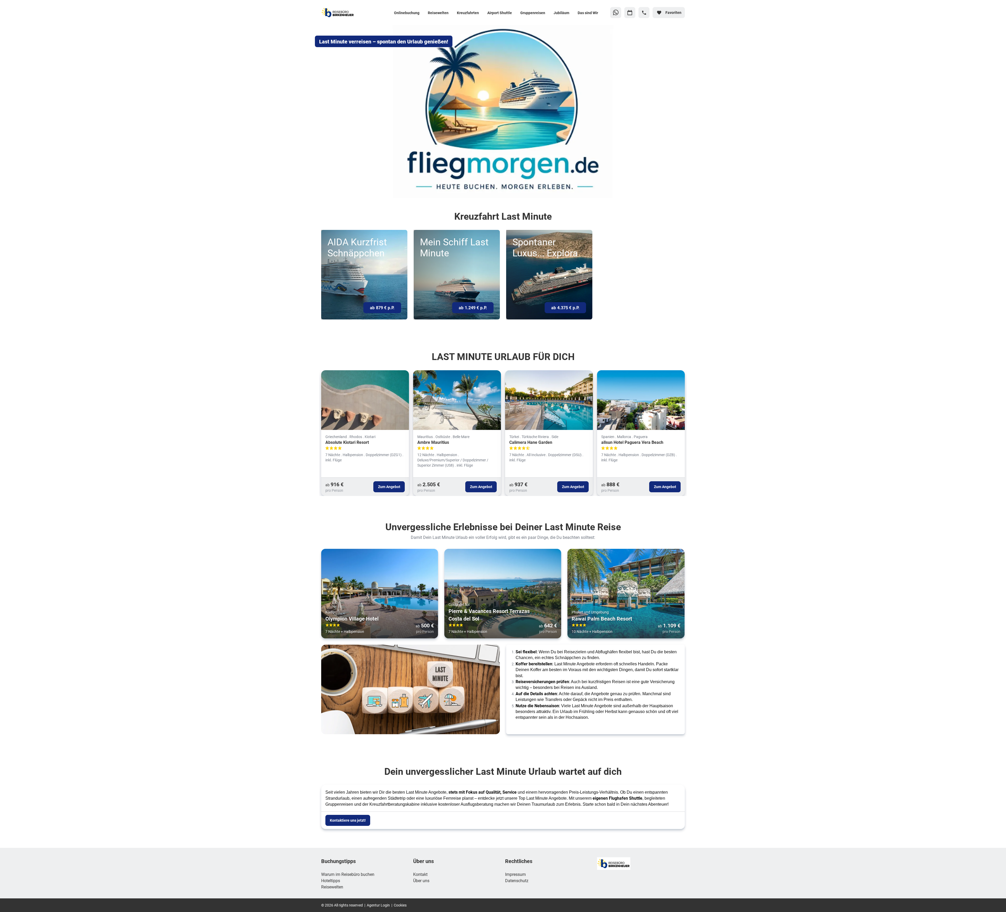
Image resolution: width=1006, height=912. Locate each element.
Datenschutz (516, 880)
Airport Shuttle (499, 12)
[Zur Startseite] (350, 12)
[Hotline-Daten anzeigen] (643, 12)
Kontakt (420, 874)
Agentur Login (378, 905)
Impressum (515, 874)
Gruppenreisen (532, 12)
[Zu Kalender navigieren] (629, 12)
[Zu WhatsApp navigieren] (615, 12)
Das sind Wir (588, 12)
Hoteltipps (330, 880)
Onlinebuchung (406, 12)
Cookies (400, 905)
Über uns (421, 880)
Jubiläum (561, 12)
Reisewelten (332, 886)
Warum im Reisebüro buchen (347, 874)
